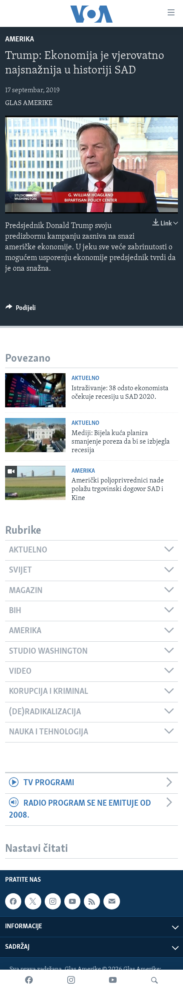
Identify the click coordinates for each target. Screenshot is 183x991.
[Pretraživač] (154, 980)
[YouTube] (113, 980)
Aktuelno (85, 378)
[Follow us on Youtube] (72, 901)
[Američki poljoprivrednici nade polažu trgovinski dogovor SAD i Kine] (35, 483)
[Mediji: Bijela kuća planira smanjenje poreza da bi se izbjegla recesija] (35, 435)
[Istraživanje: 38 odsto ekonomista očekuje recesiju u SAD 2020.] (35, 390)
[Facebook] (29, 980)
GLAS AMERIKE (28, 103)
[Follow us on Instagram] (53, 901)
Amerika (19, 40)
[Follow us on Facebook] (13, 901)
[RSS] (92, 901)
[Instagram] (71, 980)
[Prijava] (111, 901)
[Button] (21, 310)
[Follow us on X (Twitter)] (33, 901)
